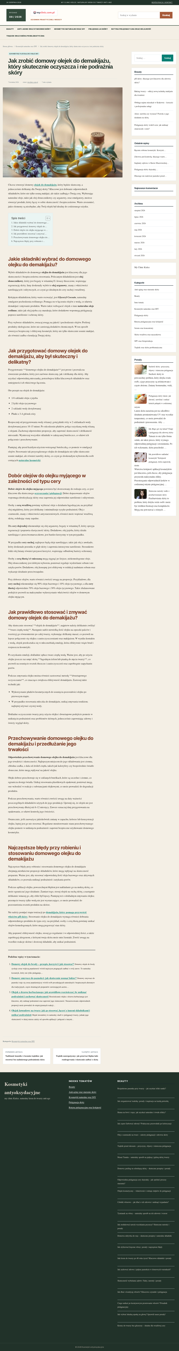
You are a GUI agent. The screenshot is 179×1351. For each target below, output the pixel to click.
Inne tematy (139, 302)
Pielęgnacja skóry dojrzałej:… (146, 169)
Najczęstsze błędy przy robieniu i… (29, 241)
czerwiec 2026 (140, 223)
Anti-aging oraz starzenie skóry (34, 29)
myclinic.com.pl (32, 82)
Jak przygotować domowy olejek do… (30, 226)
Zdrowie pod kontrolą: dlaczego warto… (150, 156)
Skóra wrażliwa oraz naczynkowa (147, 334)
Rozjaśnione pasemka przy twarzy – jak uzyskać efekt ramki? (141, 1088)
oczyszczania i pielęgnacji (48, 493)
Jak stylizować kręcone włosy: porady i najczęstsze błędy (139, 1247)
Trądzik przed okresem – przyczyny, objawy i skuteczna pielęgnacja (144, 1146)
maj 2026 (138, 229)
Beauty (10, 29)
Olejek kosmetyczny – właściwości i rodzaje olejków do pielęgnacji (144, 1191)
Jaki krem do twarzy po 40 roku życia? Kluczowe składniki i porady (144, 1258)
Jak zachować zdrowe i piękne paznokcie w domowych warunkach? (144, 1269)
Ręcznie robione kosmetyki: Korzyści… (150, 150)
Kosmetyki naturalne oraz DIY (69, 29)
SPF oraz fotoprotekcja (143, 341)
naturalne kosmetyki (29, 460)
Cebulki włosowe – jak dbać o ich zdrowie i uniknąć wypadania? (143, 1202)
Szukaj (166, 15)
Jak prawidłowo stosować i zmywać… (30, 233)
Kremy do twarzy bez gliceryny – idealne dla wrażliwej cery (141, 1325)
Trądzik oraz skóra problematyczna (25, 36)
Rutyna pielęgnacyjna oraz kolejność (131, 29)
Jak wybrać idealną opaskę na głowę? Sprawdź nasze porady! (141, 1314)
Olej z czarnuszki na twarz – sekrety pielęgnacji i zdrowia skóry (142, 1134)
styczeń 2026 (139, 255)
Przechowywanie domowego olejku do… (32, 237)
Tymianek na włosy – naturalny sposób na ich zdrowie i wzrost (142, 1213)
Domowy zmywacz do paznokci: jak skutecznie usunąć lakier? (44, 978)
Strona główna (8, 46)
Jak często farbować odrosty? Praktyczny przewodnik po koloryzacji (144, 1123)
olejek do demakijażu (45, 184)
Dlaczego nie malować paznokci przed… (150, 176)
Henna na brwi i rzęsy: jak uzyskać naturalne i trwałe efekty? (141, 1112)
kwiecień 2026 (140, 236)
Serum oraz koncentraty (143, 328)
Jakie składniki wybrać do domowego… (31, 222)
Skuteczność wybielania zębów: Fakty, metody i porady (139, 1280)
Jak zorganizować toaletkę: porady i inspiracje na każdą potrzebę (143, 1101)
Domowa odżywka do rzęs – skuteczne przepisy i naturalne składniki (144, 1235)
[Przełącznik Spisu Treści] (46, 218)
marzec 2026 (139, 242)
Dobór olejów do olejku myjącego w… (31, 230)
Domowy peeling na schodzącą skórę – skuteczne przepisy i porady (143, 1168)
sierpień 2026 (139, 210)
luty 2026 (138, 249)
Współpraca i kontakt (162, 2)
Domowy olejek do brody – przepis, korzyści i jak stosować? (42, 964)
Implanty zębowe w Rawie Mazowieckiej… (151, 163)
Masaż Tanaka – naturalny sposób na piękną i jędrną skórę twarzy (143, 1157)
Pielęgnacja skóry (98, 29)
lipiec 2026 (138, 216)
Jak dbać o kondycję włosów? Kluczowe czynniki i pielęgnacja (142, 1292)
